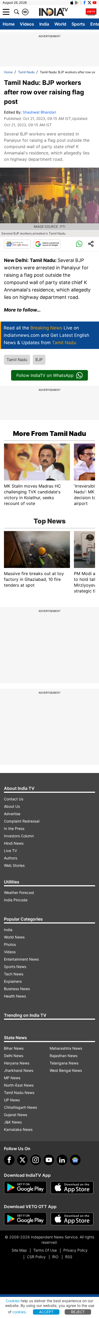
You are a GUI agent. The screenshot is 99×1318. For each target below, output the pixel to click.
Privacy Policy (75, 1250)
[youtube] (49, 1160)
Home (9, 24)
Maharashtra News (66, 1048)
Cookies (13, 1300)
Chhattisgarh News (20, 1107)
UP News (12, 1100)
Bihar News (13, 1048)
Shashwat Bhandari (39, 112)
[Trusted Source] (47, 244)
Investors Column (19, 836)
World (60, 24)
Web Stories (14, 865)
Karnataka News (18, 1129)
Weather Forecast (19, 892)
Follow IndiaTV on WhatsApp (45, 375)
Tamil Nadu (26, 72)
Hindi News (13, 843)
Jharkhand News (18, 1070)
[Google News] (17, 244)
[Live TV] (91, 11)
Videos (27, 24)
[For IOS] (72, 1219)
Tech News (13, 974)
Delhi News (13, 1055)
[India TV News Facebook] (84, 2)
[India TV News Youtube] (94, 2)
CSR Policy (36, 1256)
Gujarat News (15, 1114)
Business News (17, 988)
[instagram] (35, 1160)
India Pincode (15, 900)
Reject (78, 1312)
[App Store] (72, 1187)
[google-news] (75, 1160)
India (44, 24)
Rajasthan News (63, 1055)
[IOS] (72, 2)
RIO (55, 1256)
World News (14, 937)
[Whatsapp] (79, 244)
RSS (68, 1256)
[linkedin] (62, 1160)
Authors (10, 858)
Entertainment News (21, 959)
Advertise (12, 813)
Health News (15, 996)
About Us (12, 806)
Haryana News (16, 1063)
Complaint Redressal (21, 821)
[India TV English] (53, 12)
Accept (46, 1312)
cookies (19, 1312)
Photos (10, 944)
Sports (78, 24)
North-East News (19, 1085)
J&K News (13, 1122)
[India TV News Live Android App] (25, 1187)
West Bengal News (66, 1070)
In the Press (14, 828)
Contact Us (13, 799)
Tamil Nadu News (19, 1092)
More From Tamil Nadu (49, 433)
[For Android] (25, 1219)
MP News (12, 1078)
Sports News (15, 966)
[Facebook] (9, 1160)
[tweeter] (22, 1160)
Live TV (10, 850)
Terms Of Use (45, 1250)
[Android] (77, 2)
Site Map (19, 1250)
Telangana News (64, 1063)
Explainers (13, 981)
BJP (39, 359)
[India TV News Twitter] (89, 2)
